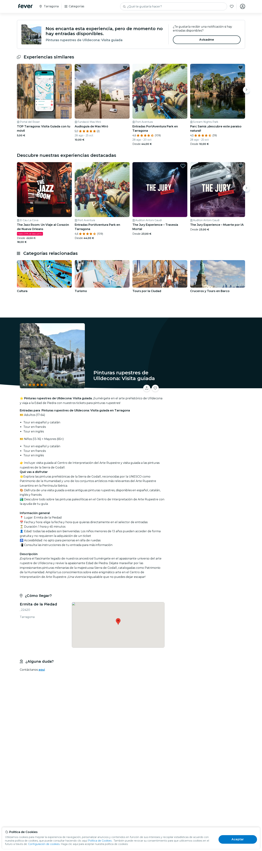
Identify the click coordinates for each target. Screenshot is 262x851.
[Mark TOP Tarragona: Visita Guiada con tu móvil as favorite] (67, 67)
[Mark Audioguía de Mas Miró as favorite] (125, 67)
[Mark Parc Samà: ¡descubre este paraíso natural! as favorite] (240, 67)
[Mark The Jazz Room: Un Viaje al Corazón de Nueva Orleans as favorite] (67, 166)
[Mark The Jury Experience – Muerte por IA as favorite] (240, 166)
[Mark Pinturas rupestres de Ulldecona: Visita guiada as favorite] (155, 388)
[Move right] (246, 89)
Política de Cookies (100, 840)
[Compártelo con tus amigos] (146, 388)
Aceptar (238, 839)
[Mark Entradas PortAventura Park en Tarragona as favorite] (183, 67)
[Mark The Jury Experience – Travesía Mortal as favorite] (183, 166)
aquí (41, 669)
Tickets (205, 386)
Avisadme (206, 39)
